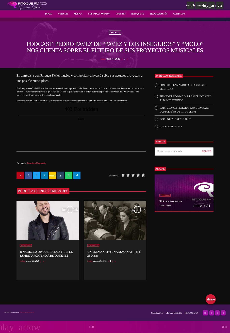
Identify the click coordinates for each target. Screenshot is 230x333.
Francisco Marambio (36, 163)
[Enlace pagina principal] (27, 5)
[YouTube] (205, 313)
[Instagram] (217, 313)
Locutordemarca (27, 312)
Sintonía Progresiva (170, 201)
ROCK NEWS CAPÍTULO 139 (175, 119)
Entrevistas (26, 245)
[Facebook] (223, 313)
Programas (165, 195)
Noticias (115, 32)
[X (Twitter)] (211, 313)
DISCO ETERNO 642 (171, 126)
